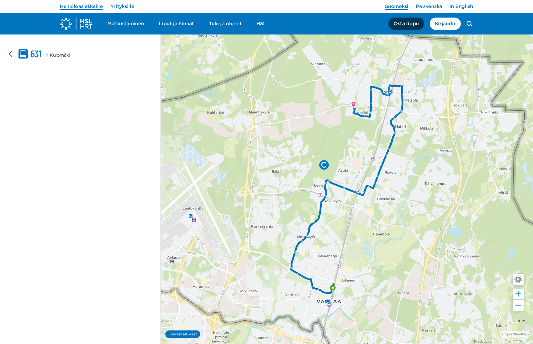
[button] (518, 279)
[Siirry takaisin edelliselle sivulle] (10, 54)
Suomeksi (396, 6)
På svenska (429, 6)
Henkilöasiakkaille (81, 6)
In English (461, 6)
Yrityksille (122, 6)
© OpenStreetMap (514, 334)
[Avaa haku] (469, 24)
